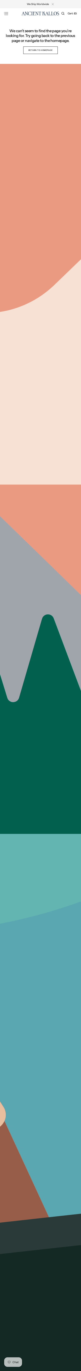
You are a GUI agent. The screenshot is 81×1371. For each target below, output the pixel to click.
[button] (6, 13)
